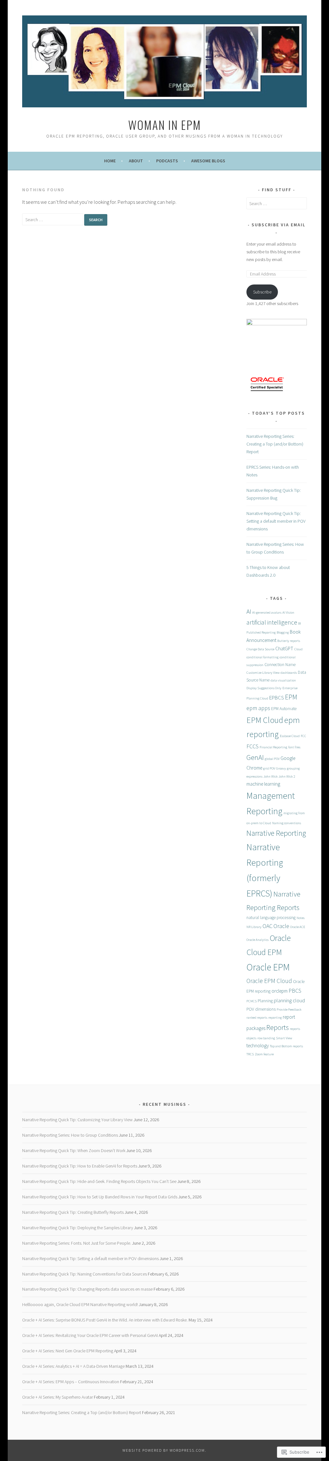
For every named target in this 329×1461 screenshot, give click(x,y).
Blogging (283, 632)
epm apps (258, 708)
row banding (266, 1038)
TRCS (250, 1054)
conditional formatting (262, 657)
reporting (275, 1017)
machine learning (263, 784)
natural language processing (271, 917)
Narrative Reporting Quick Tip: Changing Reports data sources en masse (87, 1289)
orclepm (279, 991)
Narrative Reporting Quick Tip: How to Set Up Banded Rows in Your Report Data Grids (99, 1197)
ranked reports (256, 1017)
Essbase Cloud (290, 736)
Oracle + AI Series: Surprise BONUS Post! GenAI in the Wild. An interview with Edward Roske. (105, 1320)
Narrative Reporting (276, 833)
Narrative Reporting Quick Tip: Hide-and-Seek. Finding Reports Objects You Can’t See (99, 1181)
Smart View (284, 1038)
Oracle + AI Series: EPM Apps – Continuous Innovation (70, 1381)
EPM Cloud (264, 720)
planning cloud (289, 1000)
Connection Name (280, 664)
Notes (301, 918)
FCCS (252, 746)
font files (294, 747)
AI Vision (288, 612)
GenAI (255, 757)
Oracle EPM (268, 967)
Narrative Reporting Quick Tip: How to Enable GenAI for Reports (79, 1166)
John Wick (270, 776)
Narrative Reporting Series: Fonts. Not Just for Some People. (76, 1243)
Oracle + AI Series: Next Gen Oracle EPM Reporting (67, 1351)
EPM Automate (284, 708)
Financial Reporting (273, 747)
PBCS (295, 990)
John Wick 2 (287, 776)
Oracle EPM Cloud (269, 981)
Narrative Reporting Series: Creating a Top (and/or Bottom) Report (274, 444)
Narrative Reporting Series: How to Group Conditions (70, 1135)
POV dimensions (261, 1009)
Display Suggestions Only (263, 688)
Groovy (281, 768)
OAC (267, 926)
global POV (272, 759)
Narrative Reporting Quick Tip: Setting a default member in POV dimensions (276, 521)
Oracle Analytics (257, 940)
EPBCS (276, 697)
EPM (291, 697)
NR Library (254, 927)
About (136, 161)
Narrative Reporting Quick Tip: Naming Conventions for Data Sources (84, 1274)
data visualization (283, 680)
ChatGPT (284, 648)
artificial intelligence (271, 622)
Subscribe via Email (279, 225)
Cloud (298, 649)
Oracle (281, 926)
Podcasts (167, 161)
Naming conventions (286, 823)
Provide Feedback (289, 1009)
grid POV (269, 768)
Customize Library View (263, 673)
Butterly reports (288, 641)
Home (110, 161)
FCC (303, 736)
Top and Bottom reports (286, 1046)
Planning (265, 1001)
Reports (277, 1027)
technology (257, 1045)
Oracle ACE (297, 927)
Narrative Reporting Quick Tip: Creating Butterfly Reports (73, 1212)
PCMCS (251, 1001)
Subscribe (262, 292)
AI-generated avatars (266, 612)
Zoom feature (264, 1054)
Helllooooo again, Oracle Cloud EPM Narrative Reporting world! (80, 1304)
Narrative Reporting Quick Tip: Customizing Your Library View (77, 1120)
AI (248, 611)
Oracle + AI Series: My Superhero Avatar (57, 1397)
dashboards (288, 673)
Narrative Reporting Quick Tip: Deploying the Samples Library (77, 1228)
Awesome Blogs (208, 161)
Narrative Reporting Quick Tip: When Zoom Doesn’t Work (73, 1150)
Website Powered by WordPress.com (163, 1450)
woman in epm (164, 124)
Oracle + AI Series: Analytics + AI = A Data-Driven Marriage (73, 1366)
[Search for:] (53, 219)
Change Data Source (260, 649)
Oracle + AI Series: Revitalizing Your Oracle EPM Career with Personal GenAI (90, 1335)
